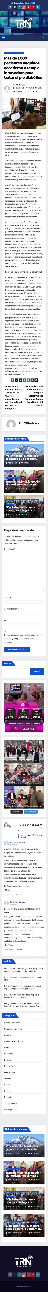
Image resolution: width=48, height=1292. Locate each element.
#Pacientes (17, 91)
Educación (17, 452)
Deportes (8, 1048)
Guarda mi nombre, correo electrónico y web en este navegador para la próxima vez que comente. (23, 638)
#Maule (38, 88)
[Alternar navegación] (24, 38)
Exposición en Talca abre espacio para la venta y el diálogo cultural (23, 1228)
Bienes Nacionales (12, 1023)
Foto (10, 890)
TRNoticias (20, 85)
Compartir (19, 895)
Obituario (8, 1079)
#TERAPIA (34, 91)
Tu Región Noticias (17, 842)
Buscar (7, 663)
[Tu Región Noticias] (9, 825)
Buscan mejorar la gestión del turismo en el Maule (23, 483)
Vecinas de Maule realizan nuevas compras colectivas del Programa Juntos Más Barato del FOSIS (34, 396)
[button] (44, 38)
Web (6, 620)
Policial (7, 1085)
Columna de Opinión (13, 1029)
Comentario (9, 549)
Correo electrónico (12, 609)
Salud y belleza (17, 53)
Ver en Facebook (9, 895)
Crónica (7, 53)
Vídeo (11, 945)
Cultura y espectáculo (22, 500)
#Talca (26, 91)
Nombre (8, 598)
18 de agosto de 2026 (17, 1153)
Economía (17, 478)
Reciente (8, 1097)
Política (7, 1091)
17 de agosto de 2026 (17, 1180)
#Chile (31, 88)
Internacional (9, 1072)
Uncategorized (10, 1110)
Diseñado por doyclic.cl (24, 1286)
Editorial (7, 1060)
